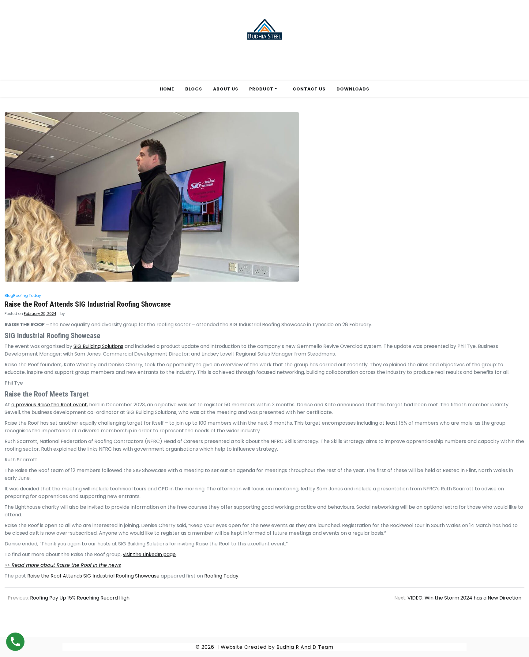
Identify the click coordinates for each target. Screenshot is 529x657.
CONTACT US (309, 89)
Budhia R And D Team (304, 647)
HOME (167, 89)
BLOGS (193, 89)
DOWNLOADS (352, 89)
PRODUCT (261, 89)
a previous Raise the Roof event (49, 404)
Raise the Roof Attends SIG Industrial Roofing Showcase (93, 575)
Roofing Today (27, 295)
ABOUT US (225, 89)
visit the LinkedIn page (149, 554)
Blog (9, 295)
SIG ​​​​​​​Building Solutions (98, 346)
